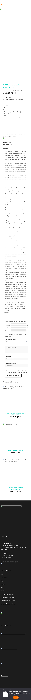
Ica (11, 144)
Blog (2, 588)
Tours (2, 581)
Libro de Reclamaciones (8, 604)
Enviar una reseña (13, 375)
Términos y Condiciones (8, 601)
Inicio (2, 574)
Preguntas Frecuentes (7, 594)
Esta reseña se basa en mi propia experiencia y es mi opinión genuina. (17, 371)
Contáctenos (5, 591)
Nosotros (4, 578)
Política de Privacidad (7, 597)
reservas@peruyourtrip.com (11, 545)
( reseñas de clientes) (17, 90)
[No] (29, 694)
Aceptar (16, 697)
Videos (3, 584)
